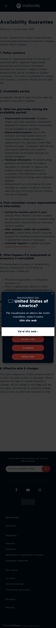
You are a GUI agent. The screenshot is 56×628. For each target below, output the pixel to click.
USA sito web (28, 320)
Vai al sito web (27, 331)
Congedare (52, 294)
